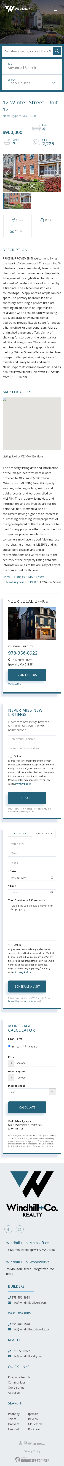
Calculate (27, 1107)
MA (30, 577)
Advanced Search (22, 67)
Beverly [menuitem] (33, 1419)
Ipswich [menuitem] (33, 1414)
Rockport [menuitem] (34, 1429)
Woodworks (19, 1313)
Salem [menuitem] (12, 1419)
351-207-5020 (21, 1324)
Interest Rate (16, 1085)
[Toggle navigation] (49, 9)
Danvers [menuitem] (13, 1424)
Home (7, 577)
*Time (12, 886)
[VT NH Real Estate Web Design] (32, 1459)
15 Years (32, 1046)
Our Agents (14, 684)
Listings (19, 577)
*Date (12, 871)
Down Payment (18, 1071)
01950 (32, 582)
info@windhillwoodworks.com (31, 1329)
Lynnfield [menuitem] (14, 1429)
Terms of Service (29, 1001)
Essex (40, 577)
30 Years (17, 1046)
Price (11, 1057)
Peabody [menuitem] (14, 1414)
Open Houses (19, 83)
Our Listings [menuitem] (16, 1387)
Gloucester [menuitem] (35, 1424)
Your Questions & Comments (26, 900)
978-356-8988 (21, 1297)
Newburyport (15, 582)
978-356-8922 (23, 653)
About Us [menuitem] (14, 1393)
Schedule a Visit (44, 833)
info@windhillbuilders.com (29, 1303)
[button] (57, 51)
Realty (14, 1339)
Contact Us (27, 675)
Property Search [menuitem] (19, 1377)
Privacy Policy (23, 783)
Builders (16, 1286)
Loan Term (15, 1038)
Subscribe (27, 798)
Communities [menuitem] (17, 1382)
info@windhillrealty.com (27, 1356)
